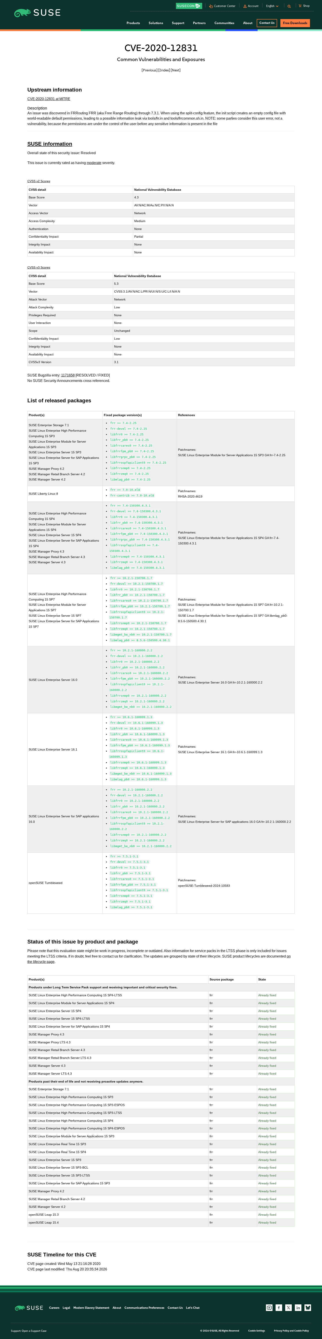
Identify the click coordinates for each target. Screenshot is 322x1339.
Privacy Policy (281, 1330)
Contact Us (266, 23)
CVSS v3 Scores (38, 267)
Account (253, 6)
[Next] (175, 70)
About (117, 1308)
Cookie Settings (256, 1330)
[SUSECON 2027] (189, 6)
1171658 (68, 375)
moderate (94, 163)
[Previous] (149, 70)
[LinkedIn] (298, 1307)
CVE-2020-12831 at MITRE (48, 99)
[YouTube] (269, 1307)
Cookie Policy (301, 1330)
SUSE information (49, 144)
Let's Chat (193, 1308)
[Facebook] (279, 1307)
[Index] (164, 70)
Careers (54, 1308)
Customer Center (224, 6)
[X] (288, 1307)
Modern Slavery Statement (91, 1308)
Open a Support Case (34, 1330)
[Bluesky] (307, 1307)
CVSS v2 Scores (38, 181)
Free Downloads (295, 23)
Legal (66, 1308)
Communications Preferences (144, 1308)
